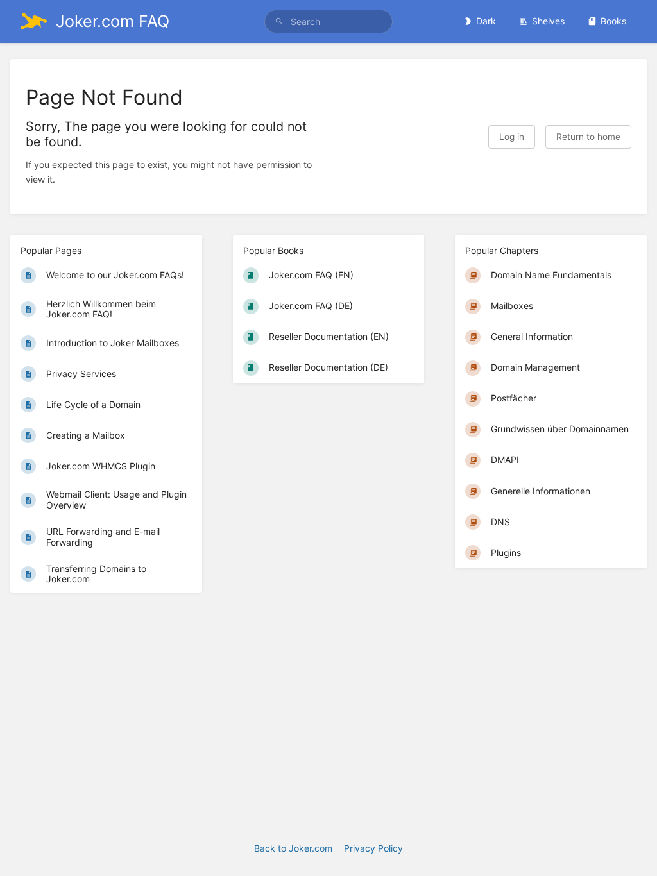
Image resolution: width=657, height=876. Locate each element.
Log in (511, 136)
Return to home (588, 136)
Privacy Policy (373, 848)
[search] (328, 21)
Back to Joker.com (293, 848)
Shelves (548, 20)
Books (613, 20)
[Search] (279, 21)
